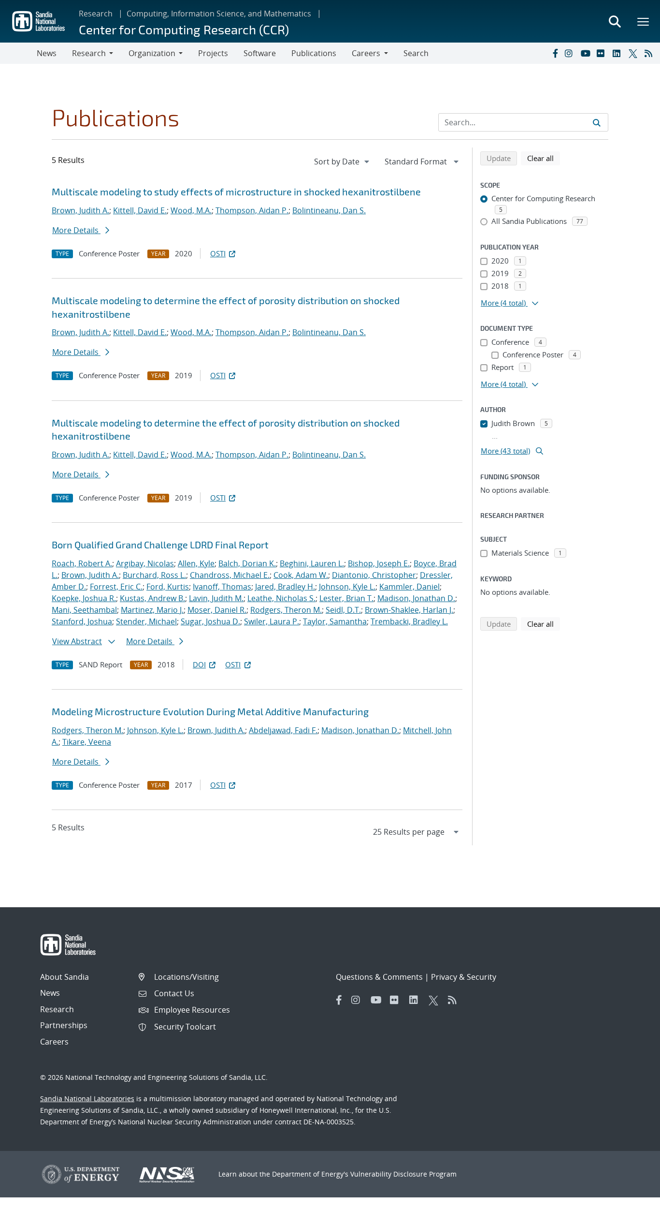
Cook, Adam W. (300, 575)
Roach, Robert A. (82, 563)
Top (631, 1198)
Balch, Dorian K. (247, 563)
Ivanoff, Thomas (222, 586)
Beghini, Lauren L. (312, 563)
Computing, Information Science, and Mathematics (219, 13)
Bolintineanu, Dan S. (329, 210)
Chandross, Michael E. (230, 575)
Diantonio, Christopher (374, 575)
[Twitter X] (634, 53)
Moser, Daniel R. (216, 609)
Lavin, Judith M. (216, 598)
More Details (76, 230)
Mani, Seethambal (84, 609)
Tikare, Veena (86, 742)
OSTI (218, 253)
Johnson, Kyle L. (347, 586)
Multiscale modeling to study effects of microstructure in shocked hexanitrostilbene (236, 191)
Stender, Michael (146, 621)
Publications (313, 53)
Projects (213, 53)
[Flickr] (602, 53)
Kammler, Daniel (409, 586)
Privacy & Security (463, 977)
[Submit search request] (596, 122)
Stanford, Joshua (82, 621)
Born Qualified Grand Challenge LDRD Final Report (160, 544)
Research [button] (89, 53)
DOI (199, 664)
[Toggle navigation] (18, 53)
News (47, 53)
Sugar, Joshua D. (210, 621)
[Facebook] (554, 53)
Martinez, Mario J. (152, 609)
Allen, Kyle (196, 563)
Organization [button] (152, 53)
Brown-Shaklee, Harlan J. (409, 609)
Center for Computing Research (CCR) (184, 29)
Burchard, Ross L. (154, 575)
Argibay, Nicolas (145, 563)
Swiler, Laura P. (271, 621)
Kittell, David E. (140, 210)
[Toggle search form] (614, 21)
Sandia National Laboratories (87, 1098)
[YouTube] (586, 53)
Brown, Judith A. (80, 210)
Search (416, 53)
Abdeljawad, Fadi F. (283, 730)
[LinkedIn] (618, 53)
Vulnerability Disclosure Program (403, 1174)
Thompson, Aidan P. (251, 210)
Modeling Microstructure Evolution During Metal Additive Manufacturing (210, 711)
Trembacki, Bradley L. (409, 621)
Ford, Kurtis (167, 586)
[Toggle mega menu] (643, 21)
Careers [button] (366, 53)
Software (260, 53)
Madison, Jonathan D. (416, 598)
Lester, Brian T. (346, 598)
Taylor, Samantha (335, 621)
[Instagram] (570, 53)
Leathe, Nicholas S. (281, 598)
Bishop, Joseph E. (379, 563)
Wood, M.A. (191, 210)
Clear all (543, 158)
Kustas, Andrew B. (152, 598)
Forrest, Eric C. (116, 586)
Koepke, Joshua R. (84, 598)
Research (96, 13)
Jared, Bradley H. (285, 586)
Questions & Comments (379, 977)
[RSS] (650, 53)
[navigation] (342, 161)
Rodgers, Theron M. (286, 609)
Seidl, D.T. (343, 609)
